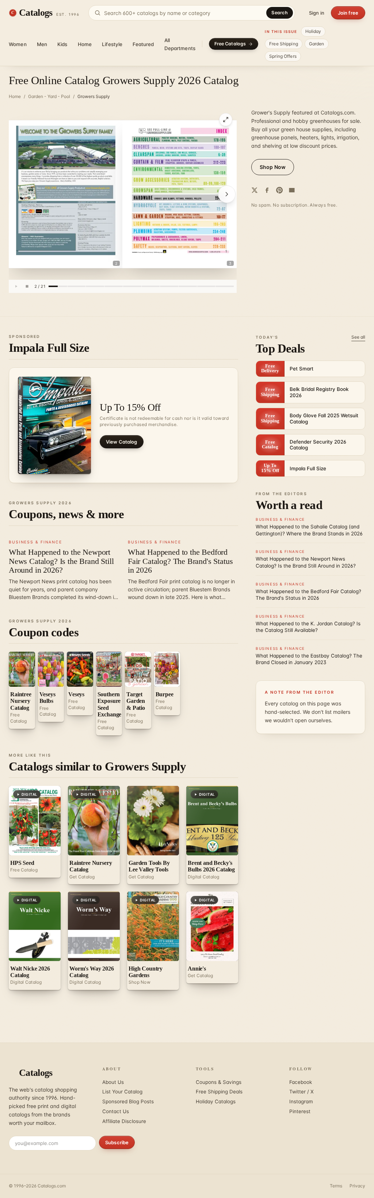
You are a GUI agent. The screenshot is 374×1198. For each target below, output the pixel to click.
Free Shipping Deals (219, 1092)
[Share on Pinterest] (279, 190)
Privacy (357, 1185)
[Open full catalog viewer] (225, 119)
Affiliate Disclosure (124, 1121)
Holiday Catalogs (216, 1101)
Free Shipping (283, 43)
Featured (143, 44)
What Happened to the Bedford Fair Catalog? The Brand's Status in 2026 (180, 560)
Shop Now (273, 167)
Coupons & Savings (218, 1082)
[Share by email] (292, 190)
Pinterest (299, 1111)
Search (279, 12)
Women (18, 44)
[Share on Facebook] (267, 190)
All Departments (180, 44)
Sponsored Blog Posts (128, 1101)
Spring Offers (283, 56)
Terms (336, 1185)
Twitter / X (301, 1092)
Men (42, 44)
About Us (113, 1082)
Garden (316, 43)
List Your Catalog (122, 1092)
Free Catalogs (230, 43)
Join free (348, 13)
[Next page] (225, 194)
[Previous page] (20, 194)
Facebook (300, 1082)
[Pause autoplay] (27, 286)
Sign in (316, 13)
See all (358, 337)
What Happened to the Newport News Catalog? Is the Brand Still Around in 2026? (61, 560)
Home (85, 44)
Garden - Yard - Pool (49, 96)
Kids (62, 44)
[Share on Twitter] (254, 190)
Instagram (301, 1101)
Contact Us (115, 1111)
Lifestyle (112, 44)
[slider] (141, 286)
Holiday (313, 31)
